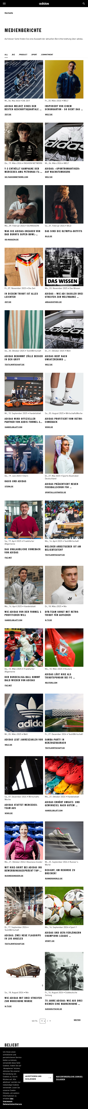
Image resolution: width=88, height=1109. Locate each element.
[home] (44, 3)
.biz (13, 55)
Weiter (77, 1020)
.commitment (47, 55)
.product (23, 55)
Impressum (7, 1101)
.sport (34, 55)
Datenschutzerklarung (12, 1104)
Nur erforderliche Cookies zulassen (69, 1078)
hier (11, 1099)
